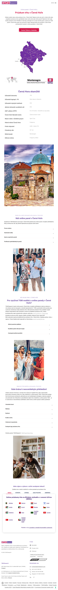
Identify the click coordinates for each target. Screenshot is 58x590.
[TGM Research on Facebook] (34, 577)
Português (10, 585)
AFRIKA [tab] (26, 492)
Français (19, 582)
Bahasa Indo (25, 582)
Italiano (36, 582)
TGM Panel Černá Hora (27, 433)
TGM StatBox (44, 585)
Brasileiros (4, 585)
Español (15, 582)
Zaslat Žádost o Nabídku (29, 30)
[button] (54, 3)
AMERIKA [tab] (47, 492)
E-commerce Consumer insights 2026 (44, 587)
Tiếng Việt (31, 582)
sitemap (30, 585)
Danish (54, 582)
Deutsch (45, 582)
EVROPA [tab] (17, 492)
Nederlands (23, 585)
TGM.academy (36, 585)
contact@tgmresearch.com (38, 566)
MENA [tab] (9, 492)
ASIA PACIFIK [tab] (37, 492)
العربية (15, 585)
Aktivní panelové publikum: (29, 356)
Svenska (50, 582)
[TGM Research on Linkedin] (30, 577)
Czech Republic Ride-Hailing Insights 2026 (23, 587)
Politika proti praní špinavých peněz (37, 554)
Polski (10, 582)
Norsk (18, 585)
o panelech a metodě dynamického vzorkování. (40, 527)
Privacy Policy (33, 556)
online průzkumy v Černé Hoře (40, 313)
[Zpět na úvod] (9, 3)
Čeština (41, 582)
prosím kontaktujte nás (38, 319)
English (6, 582)
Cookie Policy (40, 556)
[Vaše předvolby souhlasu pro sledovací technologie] (55, 587)
